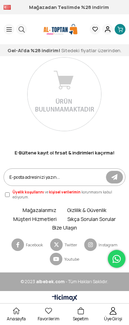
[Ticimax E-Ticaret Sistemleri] (64, 298)
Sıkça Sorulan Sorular (91, 219)
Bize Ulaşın (64, 227)
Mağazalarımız (39, 210)
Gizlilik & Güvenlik (86, 210)
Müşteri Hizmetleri (35, 219)
